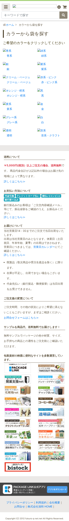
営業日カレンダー (44, 246)
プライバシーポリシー (19, 502)
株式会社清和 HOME (40, 506)
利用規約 (41, 502)
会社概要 (54, 502)
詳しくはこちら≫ (14, 181)
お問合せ (19, 506)
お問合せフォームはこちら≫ (21, 317)
